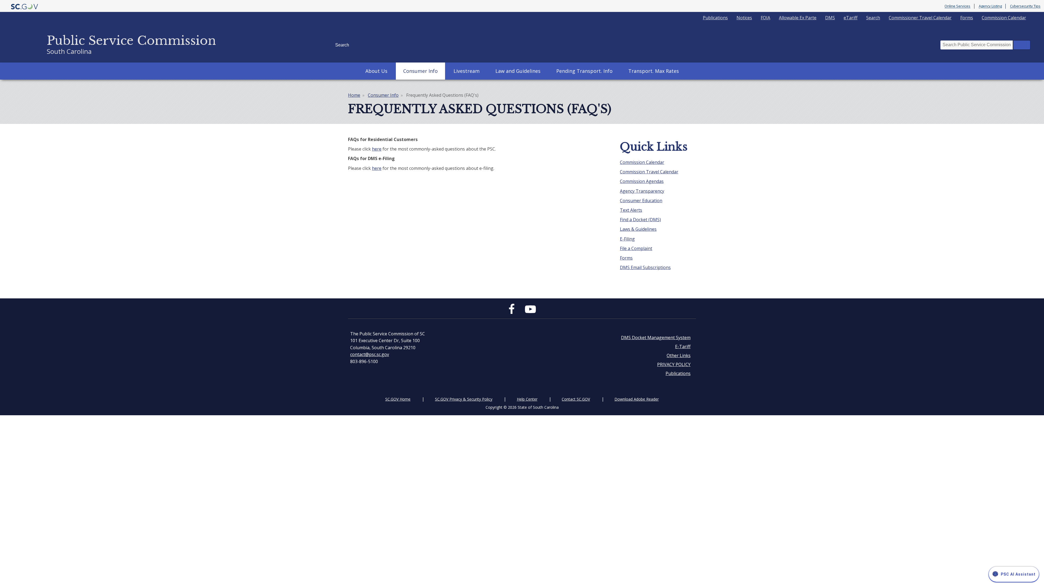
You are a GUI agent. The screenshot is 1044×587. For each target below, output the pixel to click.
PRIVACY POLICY (674, 364)
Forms (966, 18)
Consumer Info (420, 71)
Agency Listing (990, 6)
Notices (744, 18)
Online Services (957, 6)
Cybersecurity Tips (1025, 6)
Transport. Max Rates (653, 71)
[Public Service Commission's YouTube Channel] (530, 311)
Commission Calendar (1004, 18)
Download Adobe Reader (636, 399)
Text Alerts (631, 210)
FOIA (765, 18)
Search (873, 18)
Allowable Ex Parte (797, 18)
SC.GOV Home (398, 399)
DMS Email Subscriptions (645, 267)
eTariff (850, 18)
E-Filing (627, 239)
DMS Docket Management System (656, 338)
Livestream (466, 71)
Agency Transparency (642, 191)
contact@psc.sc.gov (369, 354)
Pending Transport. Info (584, 71)
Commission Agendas (642, 181)
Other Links (679, 355)
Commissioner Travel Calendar (920, 18)
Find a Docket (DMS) (640, 220)
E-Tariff (683, 346)
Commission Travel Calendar (649, 172)
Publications (715, 18)
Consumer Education (641, 201)
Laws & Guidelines (638, 229)
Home (354, 95)
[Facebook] (513, 311)
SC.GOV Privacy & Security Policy (463, 399)
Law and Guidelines (517, 71)
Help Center (527, 399)
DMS (830, 18)
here (376, 149)
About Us (376, 71)
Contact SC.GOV (576, 399)
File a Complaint (636, 248)
